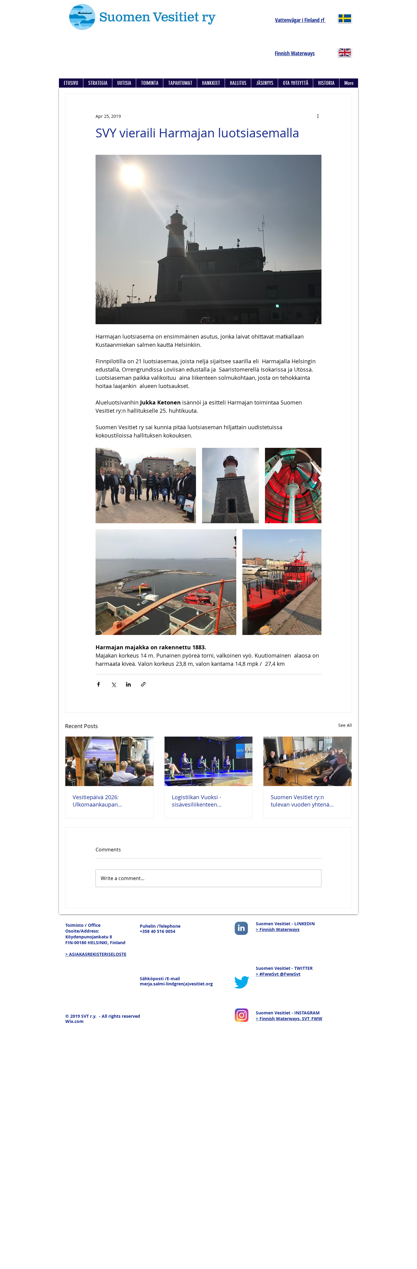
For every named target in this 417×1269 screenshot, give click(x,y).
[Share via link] (143, 684)
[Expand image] (146, 485)
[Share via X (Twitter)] (113, 684)
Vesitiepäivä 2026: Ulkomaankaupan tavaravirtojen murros (101, 800)
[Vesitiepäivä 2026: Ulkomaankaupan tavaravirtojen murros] (109, 761)
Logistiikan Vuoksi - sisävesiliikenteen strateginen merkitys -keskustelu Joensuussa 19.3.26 (201, 800)
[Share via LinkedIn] (128, 684)
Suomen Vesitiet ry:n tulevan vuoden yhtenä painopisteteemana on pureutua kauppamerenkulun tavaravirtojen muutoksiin (304, 800)
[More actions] (317, 116)
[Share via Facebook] (98, 684)
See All (345, 725)
